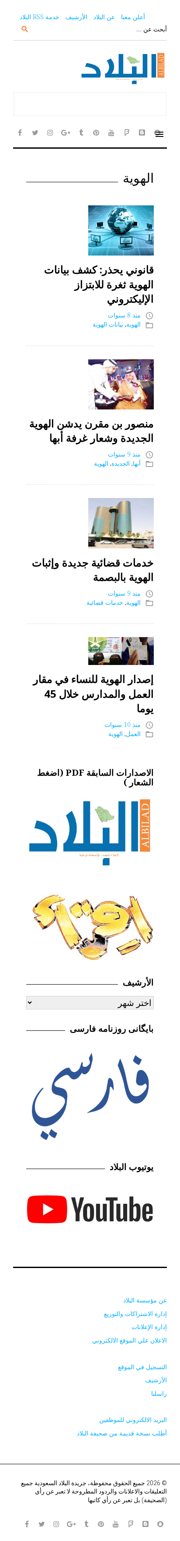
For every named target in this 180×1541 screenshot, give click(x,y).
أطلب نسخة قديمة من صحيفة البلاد (122, 1433)
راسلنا (159, 1393)
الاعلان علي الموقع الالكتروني (129, 1340)
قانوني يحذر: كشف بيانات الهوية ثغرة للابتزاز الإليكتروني (99, 284)
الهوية (133, 324)
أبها (137, 463)
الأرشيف (76, 17)
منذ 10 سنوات (122, 724)
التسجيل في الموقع (142, 1367)
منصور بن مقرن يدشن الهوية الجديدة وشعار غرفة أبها (91, 430)
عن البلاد (104, 17)
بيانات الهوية (108, 324)
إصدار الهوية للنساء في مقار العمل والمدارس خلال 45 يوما (93, 693)
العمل (133, 734)
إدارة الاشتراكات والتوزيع (135, 1313)
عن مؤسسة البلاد (145, 1300)
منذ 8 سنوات (124, 315)
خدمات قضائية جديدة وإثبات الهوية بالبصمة (93, 569)
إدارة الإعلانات (149, 1327)
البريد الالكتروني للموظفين (133, 1419)
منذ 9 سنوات (124, 454)
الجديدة (120, 463)
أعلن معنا (133, 17)
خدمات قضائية (105, 602)
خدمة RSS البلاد (39, 17)
